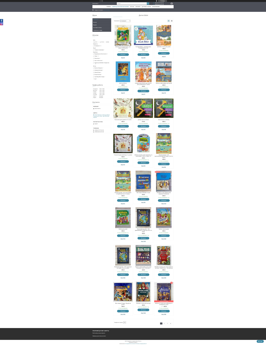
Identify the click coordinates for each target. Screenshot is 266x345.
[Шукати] (148, 3)
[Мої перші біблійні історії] (143, 181)
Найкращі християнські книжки (120, 6)
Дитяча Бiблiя (123, 83)
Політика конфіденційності (141, 343)
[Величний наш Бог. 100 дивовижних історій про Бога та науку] (143, 217)
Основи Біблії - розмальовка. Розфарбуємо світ (143, 47)
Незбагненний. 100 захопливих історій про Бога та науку (123, 193)
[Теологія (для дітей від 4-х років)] (123, 143)
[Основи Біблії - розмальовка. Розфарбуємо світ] (143, 35)
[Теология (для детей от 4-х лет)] (123, 108)
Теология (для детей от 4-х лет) (122, 119)
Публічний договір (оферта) (98, 333)
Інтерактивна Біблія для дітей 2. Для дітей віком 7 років (143, 84)
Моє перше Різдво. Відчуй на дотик (123, 304)
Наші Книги (95, 19)
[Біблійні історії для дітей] (163, 35)
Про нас (132, 6)
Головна (108, 6)
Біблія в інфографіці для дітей (164, 83)
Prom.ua (139, 341)
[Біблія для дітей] (123, 217)
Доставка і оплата (146, 6)
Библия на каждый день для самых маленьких (123, 47)
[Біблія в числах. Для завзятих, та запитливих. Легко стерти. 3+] (143, 143)
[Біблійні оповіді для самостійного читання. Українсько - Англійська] (163, 255)
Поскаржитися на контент (130, 343)
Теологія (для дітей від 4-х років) (123, 155)
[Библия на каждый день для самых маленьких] (123, 35)
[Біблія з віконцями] (163, 217)
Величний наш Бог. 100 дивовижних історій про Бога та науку (143, 230)
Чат (261, 341)
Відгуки (95, 24)
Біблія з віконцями (164, 229)
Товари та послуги (98, 10)
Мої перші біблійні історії (143, 192)
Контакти (138, 6)
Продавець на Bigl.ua (133, 342)
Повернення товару (97, 30)
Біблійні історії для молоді (143, 303)
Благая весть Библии (163, 119)
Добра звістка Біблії (143, 119)
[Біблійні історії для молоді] (143, 291)
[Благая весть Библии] (163, 108)
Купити (123, 54)
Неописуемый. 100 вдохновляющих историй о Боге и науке (164, 156)
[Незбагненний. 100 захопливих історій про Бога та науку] (123, 181)
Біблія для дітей (123, 229)
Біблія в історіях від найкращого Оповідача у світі (163, 304)
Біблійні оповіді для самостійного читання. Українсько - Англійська (164, 267)
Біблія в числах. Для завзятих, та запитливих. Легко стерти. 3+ (143, 155)
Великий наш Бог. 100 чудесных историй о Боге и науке (123, 267)
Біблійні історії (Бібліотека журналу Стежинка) (164, 193)
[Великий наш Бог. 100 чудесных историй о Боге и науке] (123, 255)
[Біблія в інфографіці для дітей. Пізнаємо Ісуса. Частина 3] (143, 255)
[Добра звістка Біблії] (143, 108)
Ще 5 (95, 78)
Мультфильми (156, 6)
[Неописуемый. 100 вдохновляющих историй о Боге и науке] (163, 143)
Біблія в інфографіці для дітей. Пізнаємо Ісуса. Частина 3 (143, 267)
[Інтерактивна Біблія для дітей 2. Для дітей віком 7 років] (143, 71)
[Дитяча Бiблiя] (123, 71)
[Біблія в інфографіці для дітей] (163, 71)
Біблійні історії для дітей (163, 46)
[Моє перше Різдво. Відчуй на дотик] (123, 291)
